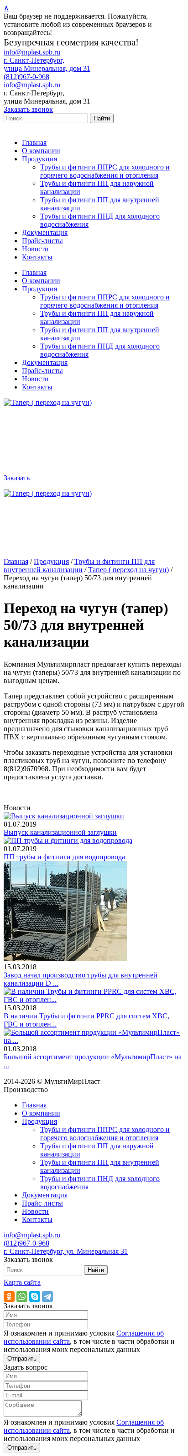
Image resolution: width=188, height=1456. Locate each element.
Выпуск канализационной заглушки (60, 832)
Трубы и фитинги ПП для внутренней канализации (79, 565)
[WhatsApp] (21, 1296)
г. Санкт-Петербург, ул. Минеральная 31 (66, 1251)
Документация (45, 232)
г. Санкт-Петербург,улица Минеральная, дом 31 (47, 64)
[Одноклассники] (9, 1296)
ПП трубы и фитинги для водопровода (64, 857)
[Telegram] (47, 1296)
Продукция (39, 159)
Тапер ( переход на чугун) (128, 569)
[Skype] (34, 1296)
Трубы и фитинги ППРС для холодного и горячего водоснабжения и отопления (105, 171)
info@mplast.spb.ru (32, 52)
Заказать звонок (28, 109)
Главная (34, 142)
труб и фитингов (76, 1089)
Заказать (17, 478)
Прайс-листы (42, 240)
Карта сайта (22, 1282)
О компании (41, 151)
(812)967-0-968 (26, 76)
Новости (35, 249)
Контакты (37, 257)
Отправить (22, 1358)
